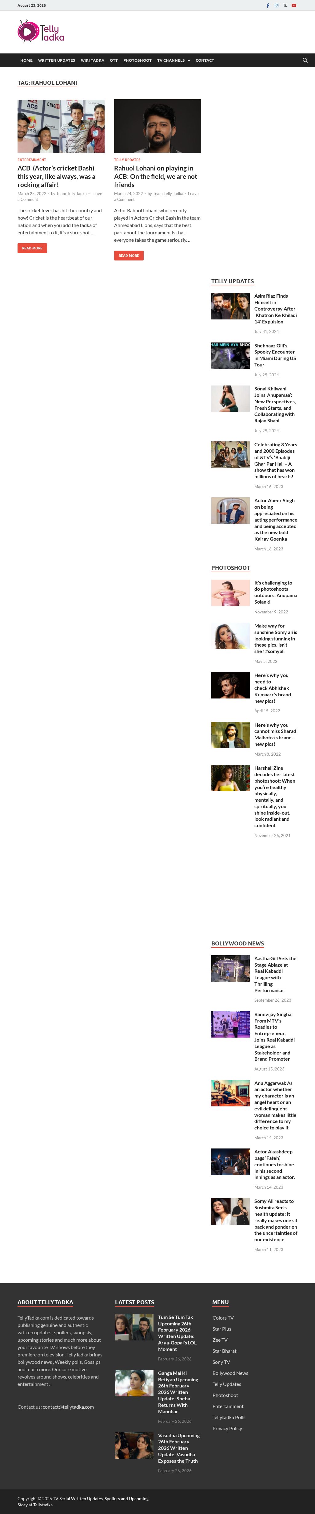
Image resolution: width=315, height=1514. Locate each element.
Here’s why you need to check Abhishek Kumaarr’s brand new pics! (272, 687)
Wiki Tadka (92, 60)
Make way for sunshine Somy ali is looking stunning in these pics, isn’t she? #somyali (275, 638)
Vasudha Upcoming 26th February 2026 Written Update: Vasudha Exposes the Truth (179, 1448)
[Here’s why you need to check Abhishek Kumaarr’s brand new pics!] (230, 676)
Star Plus (222, 1329)
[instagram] (276, 5)
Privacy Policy (227, 1428)
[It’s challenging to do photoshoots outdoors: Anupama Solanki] (230, 583)
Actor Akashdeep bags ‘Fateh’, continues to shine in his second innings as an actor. (274, 1164)
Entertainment (32, 160)
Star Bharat (225, 1351)
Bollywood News (230, 1373)
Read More (30, 246)
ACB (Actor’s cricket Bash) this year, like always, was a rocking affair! (56, 176)
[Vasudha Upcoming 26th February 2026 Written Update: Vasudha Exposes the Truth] (134, 1436)
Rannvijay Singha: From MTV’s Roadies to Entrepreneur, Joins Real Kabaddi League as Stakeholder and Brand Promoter (274, 1036)
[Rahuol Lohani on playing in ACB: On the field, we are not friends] (157, 126)
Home (26, 60)
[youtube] (293, 5)
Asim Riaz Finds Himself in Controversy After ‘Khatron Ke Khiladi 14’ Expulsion (275, 308)
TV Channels (171, 60)
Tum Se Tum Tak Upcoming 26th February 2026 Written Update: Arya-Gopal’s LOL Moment (177, 1333)
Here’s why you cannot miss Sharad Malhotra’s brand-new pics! (275, 734)
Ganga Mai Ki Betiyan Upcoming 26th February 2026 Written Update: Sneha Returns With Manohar (178, 1392)
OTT (114, 60)
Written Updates (56, 60)
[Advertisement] (257, 171)
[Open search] (305, 60)
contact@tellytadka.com (68, 1407)
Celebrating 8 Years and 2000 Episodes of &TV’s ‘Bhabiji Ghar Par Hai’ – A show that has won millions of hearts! (275, 460)
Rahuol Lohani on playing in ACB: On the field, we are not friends (155, 176)
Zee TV (220, 1340)
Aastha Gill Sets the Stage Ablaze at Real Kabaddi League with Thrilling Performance (275, 974)
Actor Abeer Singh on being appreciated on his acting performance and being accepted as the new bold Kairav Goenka (275, 519)
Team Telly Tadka (71, 193)
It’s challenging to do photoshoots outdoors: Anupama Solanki (275, 592)
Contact (205, 60)
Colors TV (223, 1317)
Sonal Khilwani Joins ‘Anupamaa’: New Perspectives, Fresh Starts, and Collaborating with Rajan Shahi (275, 404)
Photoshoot (137, 60)
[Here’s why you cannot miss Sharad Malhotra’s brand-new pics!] (230, 725)
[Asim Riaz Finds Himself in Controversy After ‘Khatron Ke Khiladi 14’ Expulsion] (230, 296)
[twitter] (285, 5)
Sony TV (221, 1362)
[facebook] (268, 5)
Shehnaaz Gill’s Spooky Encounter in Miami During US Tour (275, 354)
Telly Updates (127, 160)
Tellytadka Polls (229, 1417)
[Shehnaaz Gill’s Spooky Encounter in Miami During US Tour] (230, 346)
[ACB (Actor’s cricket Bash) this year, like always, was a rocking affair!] (61, 126)
